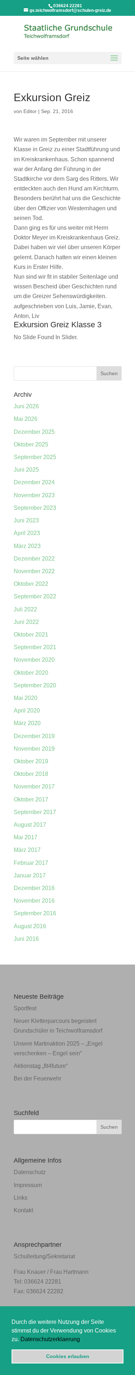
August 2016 (30, 926)
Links (20, 1198)
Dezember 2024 (34, 482)
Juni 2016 (26, 939)
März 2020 (27, 723)
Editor (30, 111)
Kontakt (23, 1210)
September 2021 (35, 647)
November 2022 (34, 571)
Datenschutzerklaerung (50, 1339)
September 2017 (35, 812)
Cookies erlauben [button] (67, 1356)
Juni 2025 (26, 470)
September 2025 (35, 457)
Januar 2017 (30, 875)
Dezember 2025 (34, 432)
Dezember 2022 (34, 559)
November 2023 (34, 495)
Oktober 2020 (31, 673)
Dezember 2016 (34, 888)
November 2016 (34, 901)
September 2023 (35, 508)
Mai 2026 (25, 419)
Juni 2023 (26, 520)
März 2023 (27, 546)
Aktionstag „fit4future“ (41, 1066)
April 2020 (27, 710)
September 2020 (35, 685)
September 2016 (35, 913)
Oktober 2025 (31, 444)
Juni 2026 (26, 406)
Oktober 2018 (31, 774)
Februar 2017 (31, 863)
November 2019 (34, 749)
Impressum (28, 1185)
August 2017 (30, 825)
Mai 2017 (25, 837)
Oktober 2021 (31, 635)
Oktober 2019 (31, 761)
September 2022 (35, 596)
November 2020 (34, 660)
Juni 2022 (26, 622)
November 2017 (34, 786)
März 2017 (27, 850)
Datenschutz (30, 1172)
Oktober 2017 (31, 799)
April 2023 (27, 533)
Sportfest (25, 1008)
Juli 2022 (25, 609)
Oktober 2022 (31, 584)
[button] (82, 1340)
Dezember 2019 (34, 736)
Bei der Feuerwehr (37, 1078)
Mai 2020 (25, 698)
